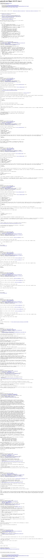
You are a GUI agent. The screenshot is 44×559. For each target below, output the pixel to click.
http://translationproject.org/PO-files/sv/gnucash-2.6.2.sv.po (10, 223)
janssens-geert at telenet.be (13, 42)
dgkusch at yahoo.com (9, 530)
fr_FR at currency (26, 92)
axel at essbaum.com (10, 232)
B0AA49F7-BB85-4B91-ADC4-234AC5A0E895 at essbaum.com (13, 275)
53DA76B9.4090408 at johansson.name (10, 81)
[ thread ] (11, 556)
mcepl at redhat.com (9, 502)
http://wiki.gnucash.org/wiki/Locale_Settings (9, 90)
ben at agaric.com (5, 394)
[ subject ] (14, 556)
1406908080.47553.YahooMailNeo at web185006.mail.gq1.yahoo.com (12, 533)
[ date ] (9, 556)
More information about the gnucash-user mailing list (7, 558)
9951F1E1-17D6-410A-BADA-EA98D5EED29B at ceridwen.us (13, 255)
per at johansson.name (11, 78)
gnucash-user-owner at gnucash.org (7, 19)
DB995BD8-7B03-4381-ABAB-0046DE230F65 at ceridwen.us (13, 302)
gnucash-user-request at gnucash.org (8, 17)
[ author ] (17, 556)
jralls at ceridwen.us (9, 79)
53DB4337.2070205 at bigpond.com (10, 396)
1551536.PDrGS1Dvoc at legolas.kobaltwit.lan (12, 373)
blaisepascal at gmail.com (11, 329)
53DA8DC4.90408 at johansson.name (10, 188)
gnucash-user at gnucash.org (6, 149)
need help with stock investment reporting (13, 5)
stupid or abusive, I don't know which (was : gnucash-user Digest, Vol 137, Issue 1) (17, 6)
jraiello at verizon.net (9, 3)
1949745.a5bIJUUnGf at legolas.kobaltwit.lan (12, 504)
